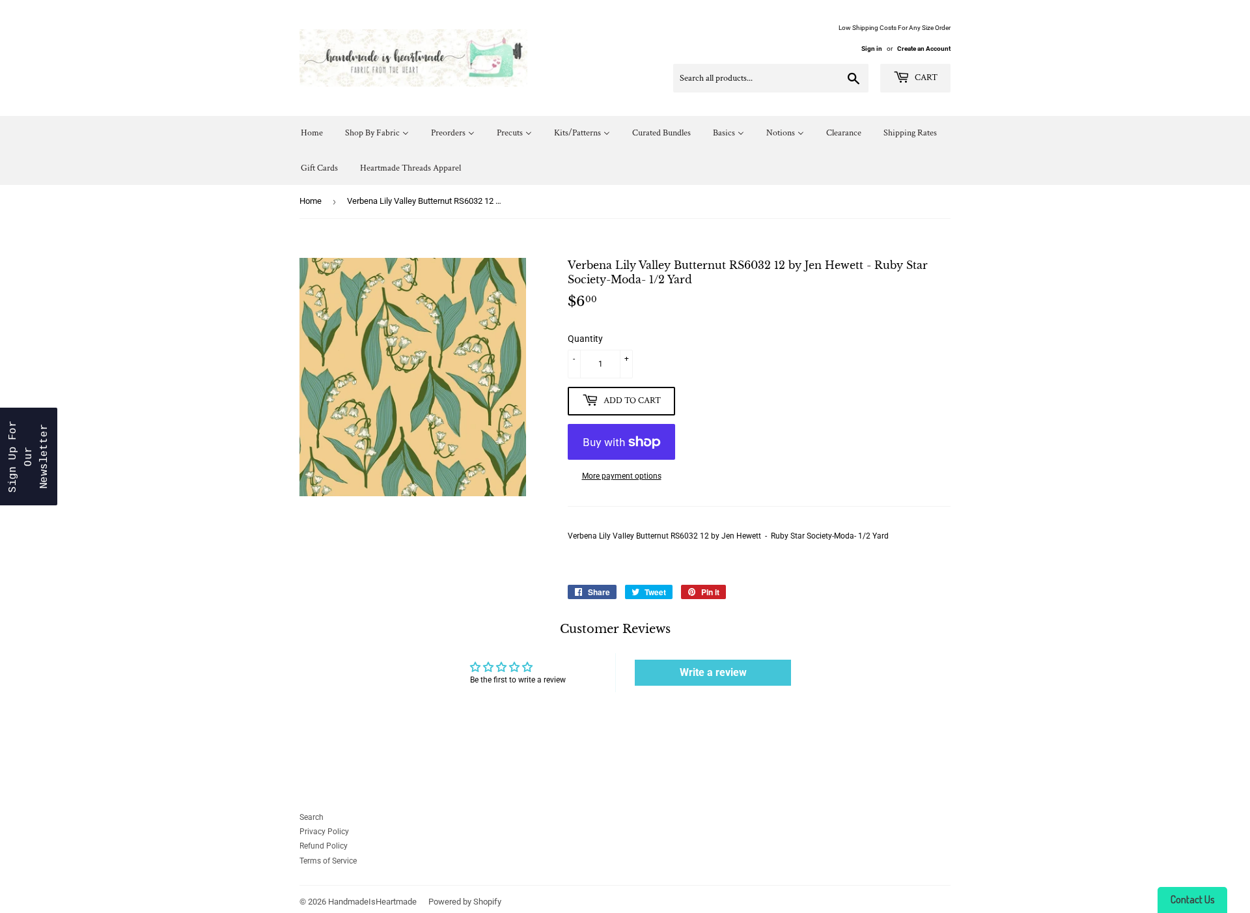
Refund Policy (323, 845)
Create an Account (924, 48)
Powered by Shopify (464, 901)
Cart (925, 77)
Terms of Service (328, 860)
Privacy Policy (324, 831)
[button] (28, 456)
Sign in (871, 48)
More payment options (621, 476)
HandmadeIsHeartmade (372, 901)
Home (310, 201)
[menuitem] (312, 133)
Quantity (585, 338)
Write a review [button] (713, 672)
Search (311, 817)
